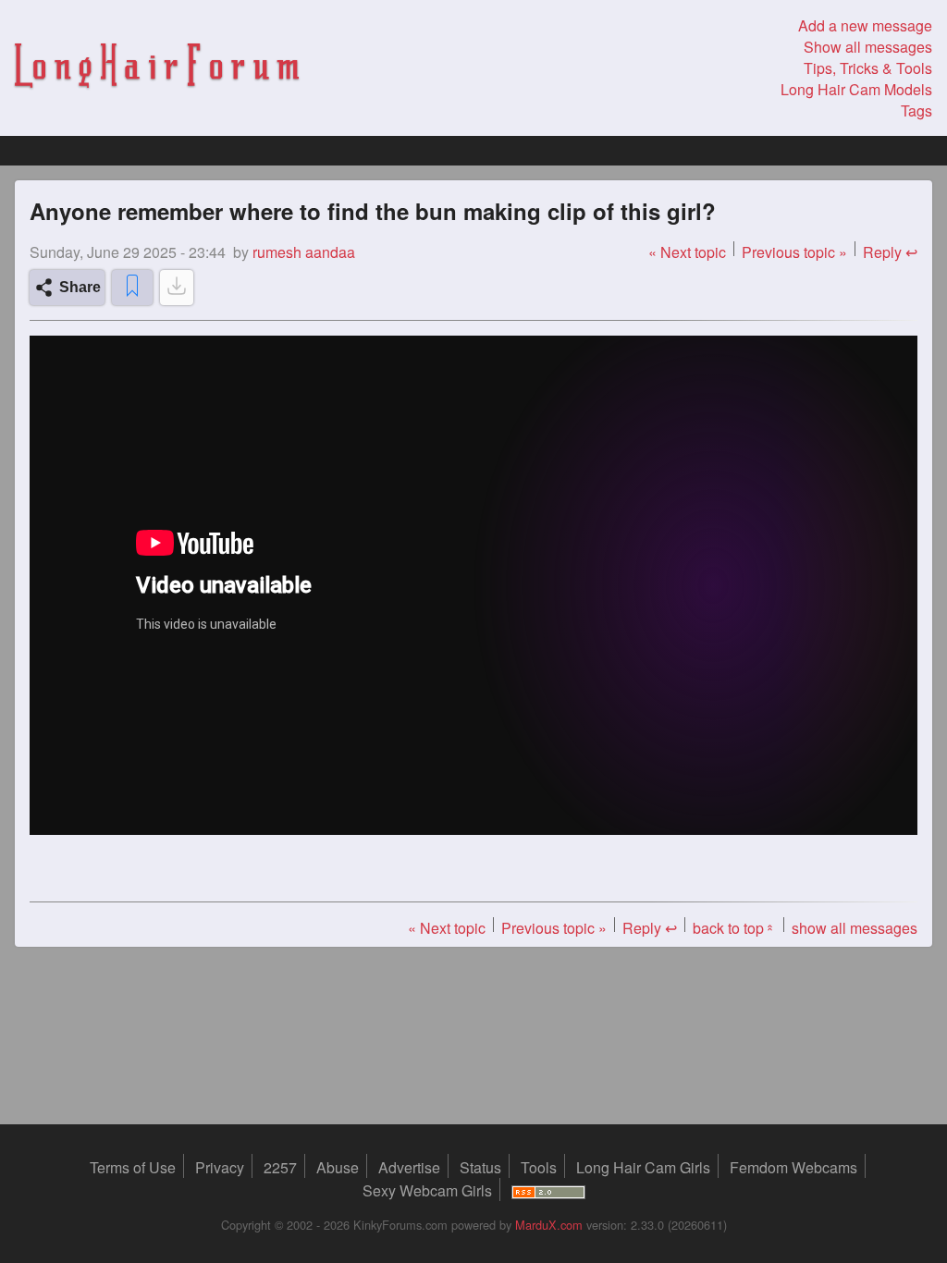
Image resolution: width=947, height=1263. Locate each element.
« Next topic (687, 252)
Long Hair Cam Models (856, 89)
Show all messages (868, 46)
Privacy (219, 1167)
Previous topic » (794, 252)
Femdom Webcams (793, 1167)
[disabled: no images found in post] (176, 287)
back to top (734, 927)
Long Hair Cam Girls (643, 1167)
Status (480, 1167)
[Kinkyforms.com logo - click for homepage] (157, 67)
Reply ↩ (890, 252)
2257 (280, 1167)
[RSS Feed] (548, 1190)
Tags (916, 110)
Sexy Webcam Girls (427, 1190)
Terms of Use (133, 1167)
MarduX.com (549, 1224)
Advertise (409, 1167)
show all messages (854, 927)
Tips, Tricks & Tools (868, 68)
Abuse (337, 1167)
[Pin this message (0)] (132, 287)
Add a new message (865, 25)
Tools (539, 1167)
